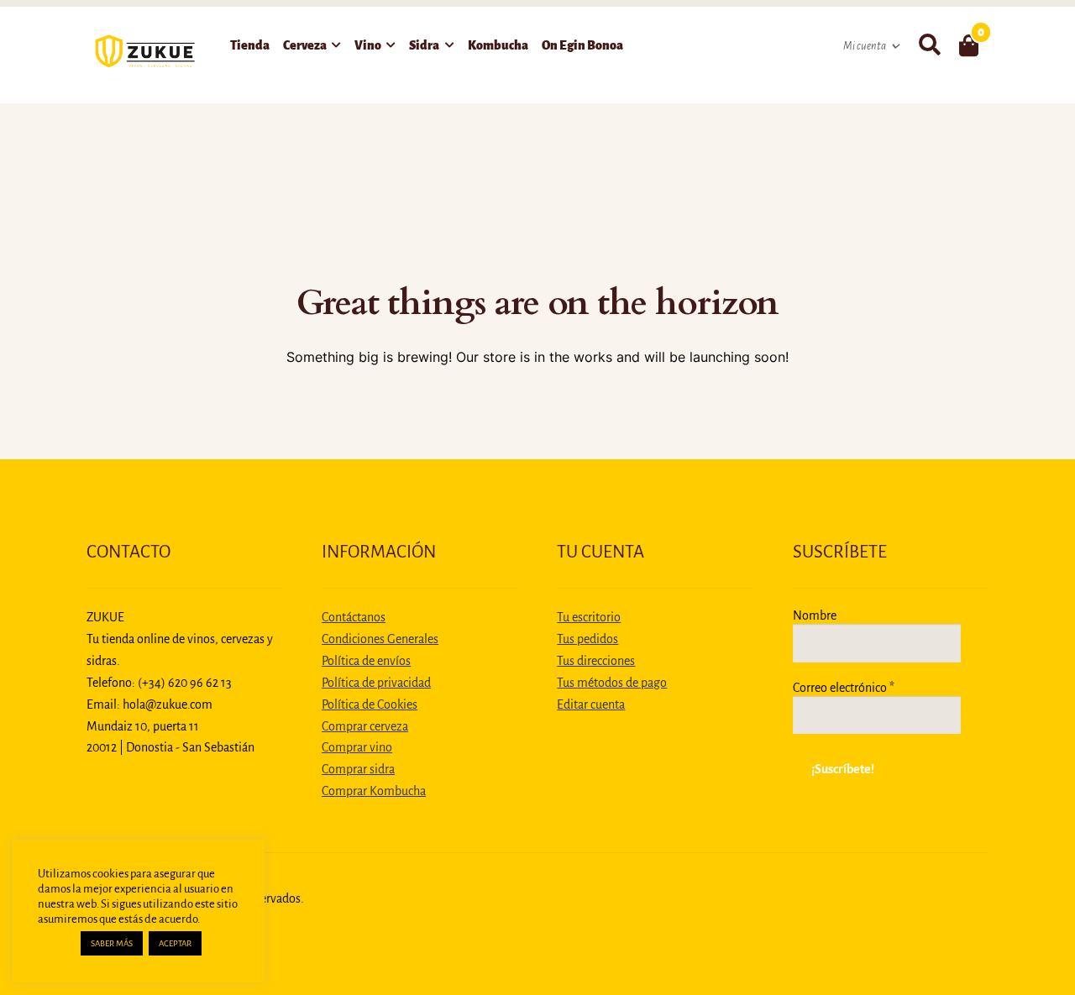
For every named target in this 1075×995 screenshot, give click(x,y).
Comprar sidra (358, 769)
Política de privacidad (376, 682)
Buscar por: (929, 45)
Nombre (814, 615)
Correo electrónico (843, 687)
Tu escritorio (589, 617)
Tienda (250, 45)
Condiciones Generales (380, 639)
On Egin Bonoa (582, 45)
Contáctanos (353, 617)
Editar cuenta (591, 704)
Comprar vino (357, 747)
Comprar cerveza (365, 726)
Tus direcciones (596, 661)
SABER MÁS (112, 943)
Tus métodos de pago (612, 682)
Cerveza (305, 45)
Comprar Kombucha (374, 791)
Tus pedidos (587, 639)
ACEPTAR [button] (175, 943)
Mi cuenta (864, 46)
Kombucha (498, 45)
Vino (367, 45)
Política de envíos (366, 661)
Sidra (424, 45)
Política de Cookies (369, 704)
